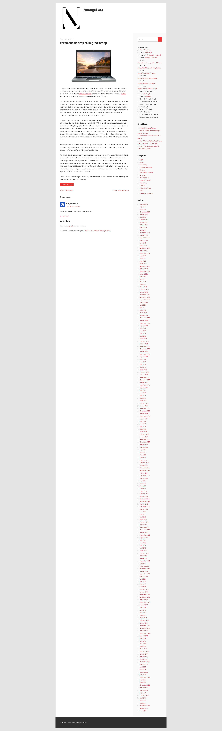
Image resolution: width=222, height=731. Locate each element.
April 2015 (143, 457)
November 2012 (145, 530)
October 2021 (144, 269)
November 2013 (145, 501)
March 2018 (143, 369)
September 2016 (145, 416)
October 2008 (144, 631)
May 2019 (143, 333)
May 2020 (143, 307)
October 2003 (144, 688)
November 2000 (145, 708)
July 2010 (143, 579)
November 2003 (145, 685)
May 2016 (143, 426)
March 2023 (143, 245)
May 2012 (143, 545)
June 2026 (143, 209)
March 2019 (143, 338)
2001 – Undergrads (67, 190)
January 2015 (144, 465)
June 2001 (143, 700)
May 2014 (143, 486)
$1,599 (123, 94)
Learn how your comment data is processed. (97, 231)
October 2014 (144, 473)
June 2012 (143, 543)
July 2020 (143, 305)
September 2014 (145, 475)
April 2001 (143, 703)
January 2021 (144, 292)
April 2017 (143, 398)
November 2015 (145, 442)
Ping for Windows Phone (120, 190)
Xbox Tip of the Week (146, 193)
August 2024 (144, 227)
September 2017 (145, 385)
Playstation (143, 183)
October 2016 (144, 413)
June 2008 (143, 641)
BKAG (141, 162)
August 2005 (144, 672)
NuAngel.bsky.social (151, 57)
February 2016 (144, 434)
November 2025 (145, 212)
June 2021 (143, 279)
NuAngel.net (93, 10)
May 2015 (143, 455)
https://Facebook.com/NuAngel (147, 78)
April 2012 (143, 548)
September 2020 (145, 300)
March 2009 (143, 618)
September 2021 (145, 271)
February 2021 (144, 289)
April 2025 (143, 217)
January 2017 (144, 406)
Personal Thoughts (145, 180)
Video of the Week (145, 188)
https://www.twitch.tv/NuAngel (147, 89)
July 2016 (143, 421)
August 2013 (144, 509)
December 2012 (144, 527)
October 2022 (144, 251)
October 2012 (144, 532)
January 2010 (144, 592)
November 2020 (145, 297)
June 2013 (143, 512)
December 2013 (144, 499)
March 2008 (143, 649)
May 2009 (143, 613)
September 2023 (145, 238)
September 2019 (145, 323)
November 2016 (145, 411)
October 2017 (144, 382)
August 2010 (144, 576)
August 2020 (144, 302)
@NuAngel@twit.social (154, 55)
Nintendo (142, 175)
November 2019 (145, 318)
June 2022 (143, 258)
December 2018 (145, 346)
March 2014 (143, 491)
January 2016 (144, 437)
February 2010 (144, 589)
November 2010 (145, 569)
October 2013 (144, 504)
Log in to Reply (64, 216)
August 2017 (144, 388)
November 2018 (145, 349)
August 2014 (144, 478)
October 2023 (144, 235)
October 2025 (144, 214)
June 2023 (143, 243)
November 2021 (145, 266)
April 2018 (143, 367)
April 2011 (143, 563)
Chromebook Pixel (85, 94)
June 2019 (143, 331)
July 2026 (143, 207)
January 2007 (144, 659)
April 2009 (143, 615)
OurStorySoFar (144, 178)
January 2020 (144, 315)
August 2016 (144, 419)
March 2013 (143, 519)
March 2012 (143, 550)
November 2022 (145, 248)
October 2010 (144, 571)
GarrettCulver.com (145, 50)
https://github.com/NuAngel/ (147, 83)
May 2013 (143, 514)
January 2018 (144, 375)
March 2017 (143, 400)
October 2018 (144, 351)
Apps (141, 160)
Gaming (142, 170)
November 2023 (145, 232)
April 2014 (143, 488)
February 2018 (144, 372)
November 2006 (145, 662)
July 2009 (143, 607)
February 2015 (144, 463)
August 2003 (144, 690)
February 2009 (144, 620)
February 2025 (144, 220)
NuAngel (147, 94)
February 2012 (144, 553)
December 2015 (144, 439)
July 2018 (143, 359)
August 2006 (144, 664)
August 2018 (144, 357)
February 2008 (144, 651)
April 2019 (143, 336)
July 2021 (143, 276)
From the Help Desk (67, 184)
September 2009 (145, 602)
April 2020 (143, 310)
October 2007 (144, 656)
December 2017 (144, 377)
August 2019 (144, 326)
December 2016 (145, 408)
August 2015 (144, 447)
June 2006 (143, 669)
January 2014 (144, 496)
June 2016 (143, 424)
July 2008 (143, 638)
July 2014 (143, 481)
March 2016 (143, 431)
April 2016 (143, 429)
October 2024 (144, 225)
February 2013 (144, 522)
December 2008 (145, 625)
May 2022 (143, 261)
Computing (143, 165)
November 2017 (145, 380)
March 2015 (143, 460)
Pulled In (142, 185)
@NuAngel (148, 52)
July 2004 (143, 680)
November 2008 (145, 628)
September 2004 (145, 677)
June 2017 (143, 393)
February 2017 (144, 403)
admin (71, 39)
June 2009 (143, 610)
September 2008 (145, 633)
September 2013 (145, 506)
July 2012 (143, 540)
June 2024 (143, 230)
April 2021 (143, 284)
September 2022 (145, 253)
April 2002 (143, 698)
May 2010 (143, 584)
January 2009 (144, 623)
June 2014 (143, 483)
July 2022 (143, 256)
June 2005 (143, 675)
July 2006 (143, 667)
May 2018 (143, 364)
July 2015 (143, 450)
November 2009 (145, 597)
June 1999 (143, 711)
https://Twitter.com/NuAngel (147, 73)
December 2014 (144, 468)
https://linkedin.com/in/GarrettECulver (150, 63)
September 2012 (145, 535)
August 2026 (144, 204)
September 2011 (145, 561)
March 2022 (143, 264)
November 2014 (145, 470)
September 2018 (145, 354)
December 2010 (145, 566)
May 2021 (143, 282)
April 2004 (143, 682)
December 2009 (145, 594)
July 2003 (143, 693)
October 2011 (144, 558)
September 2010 (145, 574)
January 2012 (144, 556)
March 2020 (143, 313)
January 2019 (144, 344)
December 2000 (145, 706)
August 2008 (144, 636)
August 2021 (144, 274)
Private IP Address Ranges (148, 128)
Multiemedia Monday (146, 172)
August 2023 (144, 240)
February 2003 (144, 695)
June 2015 (143, 452)
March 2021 (143, 287)
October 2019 (144, 320)
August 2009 (144, 605)
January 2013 (144, 525)
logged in (70, 226)
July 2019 (143, 328)
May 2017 (143, 395)
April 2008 (143, 646)
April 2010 (143, 587)
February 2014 (144, 494)
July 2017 (143, 390)
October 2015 (144, 444)
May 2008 (143, 644)
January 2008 (144, 654)
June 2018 (143, 362)
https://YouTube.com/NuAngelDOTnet (149, 68)
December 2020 (145, 295)
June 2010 (143, 581)
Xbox (141, 191)
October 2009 (144, 600)
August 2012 (144, 538)
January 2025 (144, 222)
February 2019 (144, 341)
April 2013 (143, 517)
